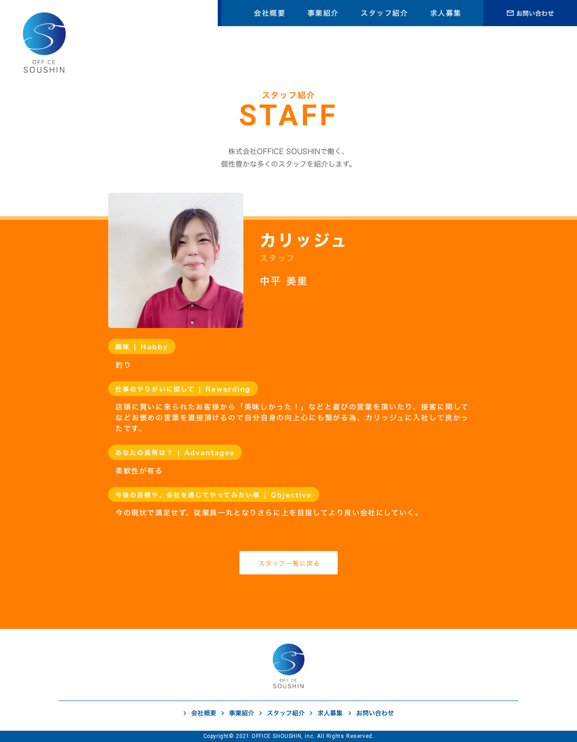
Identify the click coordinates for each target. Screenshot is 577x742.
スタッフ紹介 (384, 13)
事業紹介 (323, 13)
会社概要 (269, 13)
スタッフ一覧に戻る (289, 563)
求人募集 (446, 13)
